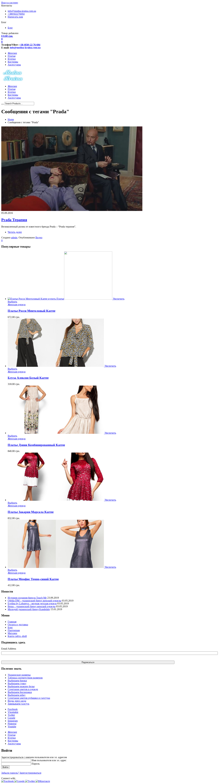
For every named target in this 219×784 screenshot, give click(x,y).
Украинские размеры (19, 674)
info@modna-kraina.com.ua (22, 11)
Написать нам (15, 16)
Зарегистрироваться (30, 772)
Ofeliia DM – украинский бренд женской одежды (34, 600)
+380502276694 (16, 14)
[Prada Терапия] (71, 210)
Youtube (12, 726)
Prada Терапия (14, 220)
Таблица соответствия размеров (25, 677)
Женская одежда (16, 304)
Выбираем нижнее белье (21, 686)
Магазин (12, 633)
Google (11, 718)
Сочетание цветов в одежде (23, 689)
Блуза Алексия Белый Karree (28, 377)
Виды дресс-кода (17, 700)
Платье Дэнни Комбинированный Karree (36, 445)
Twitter (11, 715)
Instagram (13, 720)
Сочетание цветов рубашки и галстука (29, 698)
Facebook (13, 709)
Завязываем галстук (18, 703)
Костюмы (13, 61)
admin (14, 237)
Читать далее (15, 232)
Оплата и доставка (18, 624)
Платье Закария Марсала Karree (31, 512)
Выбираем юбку (16, 695)
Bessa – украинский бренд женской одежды (31, 606)
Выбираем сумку (17, 683)
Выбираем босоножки (20, 692)
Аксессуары (14, 64)
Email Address (8, 648)
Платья (11, 56)
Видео (38, 237)
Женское (12, 53)
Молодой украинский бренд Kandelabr (29, 609)
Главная (12, 621)
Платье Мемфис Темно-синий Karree (33, 579)
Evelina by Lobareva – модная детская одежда (32, 603)
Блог (10, 27)
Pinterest (12, 723)
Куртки (12, 59)
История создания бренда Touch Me (27, 597)
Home (11, 119)
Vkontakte (13, 712)
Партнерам (14, 630)
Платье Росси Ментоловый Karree (31, 310)
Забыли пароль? (10, 772)
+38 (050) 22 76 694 (29, 44)
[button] (7, 781)
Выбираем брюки (17, 680)
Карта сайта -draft (17, 636)
